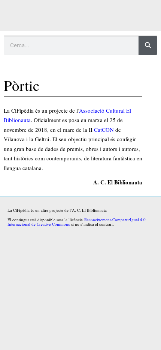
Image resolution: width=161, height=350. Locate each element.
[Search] (148, 45)
